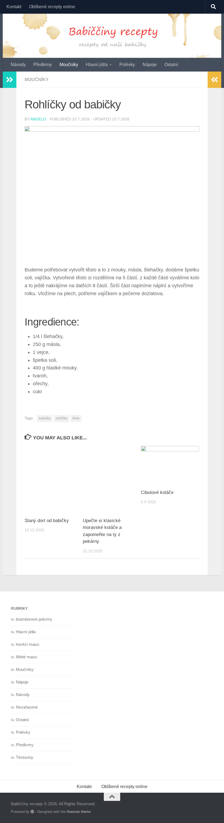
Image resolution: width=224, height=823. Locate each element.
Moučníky (69, 64)
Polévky (127, 64)
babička (45, 418)
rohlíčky (61, 418)
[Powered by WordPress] (32, 811)
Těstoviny (24, 757)
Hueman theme (79, 812)
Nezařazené (27, 707)
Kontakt (14, 6)
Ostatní (171, 64)
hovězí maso (27, 644)
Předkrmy (42, 64)
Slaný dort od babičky (47, 520)
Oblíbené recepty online (52, 6)
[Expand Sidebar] (9, 80)
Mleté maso (26, 657)
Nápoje (150, 64)
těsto (75, 418)
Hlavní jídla (97, 64)
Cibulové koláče (157, 492)
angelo (38, 119)
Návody (18, 64)
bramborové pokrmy (34, 619)
